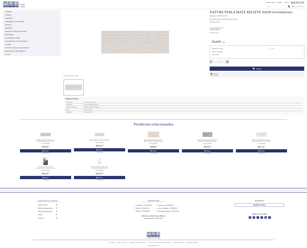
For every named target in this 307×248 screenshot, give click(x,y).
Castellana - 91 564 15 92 (143, 205)
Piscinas (8, 15)
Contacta (41, 218)
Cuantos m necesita (217, 48)
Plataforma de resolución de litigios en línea (159, 242)
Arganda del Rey (149, 218)
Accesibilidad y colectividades (16, 41)
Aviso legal (111, 242)
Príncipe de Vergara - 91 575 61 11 (168, 211)
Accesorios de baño (12, 38)
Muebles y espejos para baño (16, 31)
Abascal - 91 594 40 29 (143, 211)
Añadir (258, 69)
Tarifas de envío (43, 205)
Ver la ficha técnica (214, 32)
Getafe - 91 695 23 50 (142, 208)
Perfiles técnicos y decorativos (17, 48)
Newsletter (258, 205)
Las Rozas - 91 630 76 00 (165, 205)
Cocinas (8, 44)
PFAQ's (40, 215)
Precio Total (215, 54)
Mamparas (8, 28)
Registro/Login (270, 2)
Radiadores (9, 35)
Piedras (77, 75)
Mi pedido (279, 2)
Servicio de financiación (45, 211)
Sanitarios (9, 18)
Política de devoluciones (45, 208)
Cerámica (8, 12)
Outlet (7, 54)
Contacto (286, 2)
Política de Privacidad (178, 242)
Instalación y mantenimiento (15, 51)
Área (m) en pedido (217, 51)
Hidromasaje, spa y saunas (14, 21)
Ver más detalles (45, 143)
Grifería (8, 25)
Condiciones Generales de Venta (137, 242)
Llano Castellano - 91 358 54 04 (167, 208)
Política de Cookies (121, 242)
